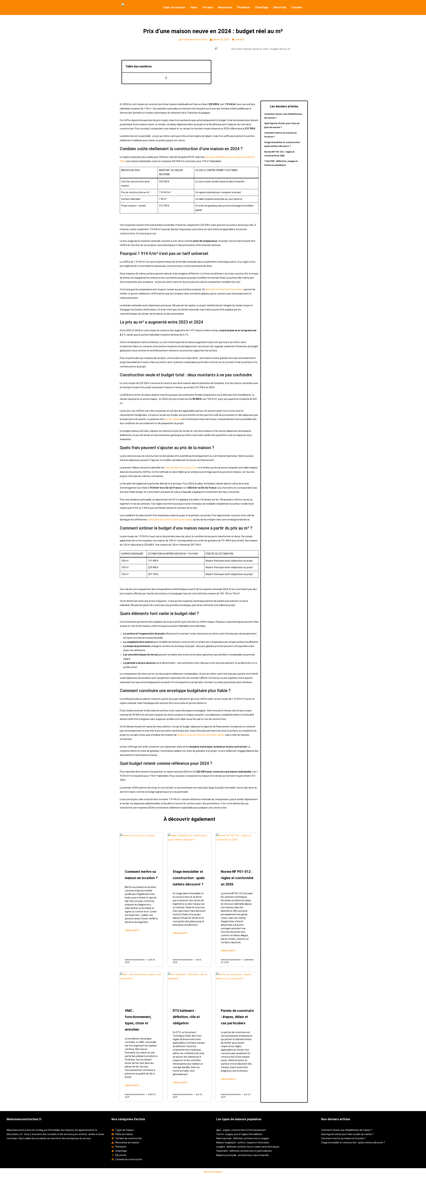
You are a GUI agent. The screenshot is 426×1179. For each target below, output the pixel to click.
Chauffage (261, 7)
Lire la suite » (132, 930)
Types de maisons (174, 7)
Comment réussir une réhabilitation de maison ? (346, 1130)
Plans (193, 7)
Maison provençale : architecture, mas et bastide (242, 1155)
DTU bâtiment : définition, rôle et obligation (186, 1017)
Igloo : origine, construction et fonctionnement (241, 1130)
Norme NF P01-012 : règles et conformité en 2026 (237, 878)
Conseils (296, 7)
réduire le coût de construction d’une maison (201, 735)
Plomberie (243, 7)
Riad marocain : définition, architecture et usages (242, 1138)
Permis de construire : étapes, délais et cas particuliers (237, 1017)
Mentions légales (213, 1172)
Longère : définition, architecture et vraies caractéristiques (247, 1146)
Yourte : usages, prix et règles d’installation (239, 1134)
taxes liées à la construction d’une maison (170, 519)
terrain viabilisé (173, 419)
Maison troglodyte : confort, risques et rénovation (242, 1142)
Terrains (207, 7)
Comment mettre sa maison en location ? (343, 1138)
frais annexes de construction (181, 467)
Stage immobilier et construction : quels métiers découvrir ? (189, 878)
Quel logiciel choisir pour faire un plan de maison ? (347, 1134)
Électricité (279, 7)
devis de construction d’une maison (225, 289)
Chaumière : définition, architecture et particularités (244, 1151)
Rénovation (225, 7)
